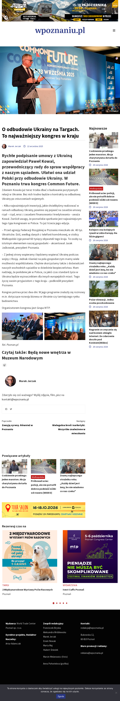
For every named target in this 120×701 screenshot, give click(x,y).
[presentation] (4, 567)
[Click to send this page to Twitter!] (11, 409)
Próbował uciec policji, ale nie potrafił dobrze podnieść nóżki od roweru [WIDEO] (103, 198)
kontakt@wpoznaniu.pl (15, 399)
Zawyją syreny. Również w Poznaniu (17, 425)
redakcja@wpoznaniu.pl (92, 627)
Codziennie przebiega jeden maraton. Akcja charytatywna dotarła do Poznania (103, 156)
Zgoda (61, 696)
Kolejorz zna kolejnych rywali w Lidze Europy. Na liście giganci (103, 233)
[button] (53, 603)
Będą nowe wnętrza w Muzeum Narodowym (36, 355)
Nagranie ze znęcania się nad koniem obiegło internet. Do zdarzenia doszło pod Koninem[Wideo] (103, 336)
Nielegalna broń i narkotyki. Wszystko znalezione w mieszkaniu (68, 427)
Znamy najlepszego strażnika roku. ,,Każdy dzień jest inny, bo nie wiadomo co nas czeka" (72, 483)
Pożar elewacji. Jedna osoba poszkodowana (101, 301)
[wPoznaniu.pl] (60, 30)
